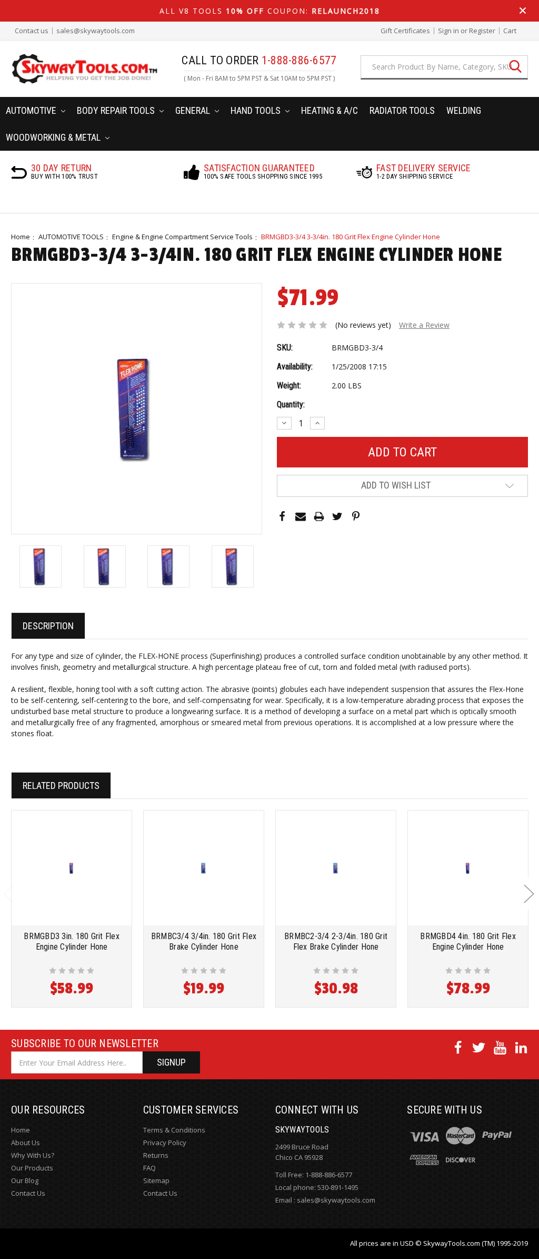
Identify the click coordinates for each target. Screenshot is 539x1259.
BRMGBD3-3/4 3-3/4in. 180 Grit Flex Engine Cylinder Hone (350, 236)
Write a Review (424, 325)
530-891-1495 (337, 1187)
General (193, 110)
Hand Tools (257, 110)
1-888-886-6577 (328, 1174)
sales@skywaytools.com (95, 30)
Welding (463, 110)
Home (20, 236)
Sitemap (156, 1180)
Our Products (32, 1168)
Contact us (31, 30)
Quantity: (291, 404)
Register (482, 30)
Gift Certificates (405, 30)
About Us (25, 1142)
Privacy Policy (164, 1142)
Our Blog (24, 1180)
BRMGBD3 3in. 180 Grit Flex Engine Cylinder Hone (71, 941)
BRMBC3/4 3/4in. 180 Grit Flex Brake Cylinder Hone (203, 941)
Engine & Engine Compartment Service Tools (182, 236)
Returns (155, 1155)
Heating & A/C (329, 110)
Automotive (32, 110)
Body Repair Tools (117, 110)
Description (48, 625)
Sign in (448, 30)
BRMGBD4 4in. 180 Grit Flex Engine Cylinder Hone (468, 941)
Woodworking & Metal (54, 137)
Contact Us (28, 1193)
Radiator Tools (402, 110)
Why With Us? (32, 1155)
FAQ (149, 1168)
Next (528, 893)
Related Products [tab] (61, 785)
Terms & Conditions (174, 1130)
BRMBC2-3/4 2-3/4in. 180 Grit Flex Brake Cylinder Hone (335, 941)
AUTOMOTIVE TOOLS (71, 236)
